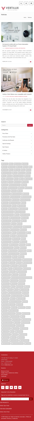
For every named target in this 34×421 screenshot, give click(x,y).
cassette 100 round (15, 196)
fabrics (28, 172)
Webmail (6, 380)
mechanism (12, 166)
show (11, 169)
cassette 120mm (23, 208)
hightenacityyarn (27, 262)
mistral (20, 190)
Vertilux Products (6, 153)
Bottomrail (14, 283)
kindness (10, 289)
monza (13, 223)
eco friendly (5, 331)
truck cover (23, 229)
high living (5, 163)
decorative (5, 244)
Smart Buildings (6, 328)
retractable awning (7, 226)
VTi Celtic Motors (9, 96)
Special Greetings (6, 143)
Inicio (25, 17)
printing (24, 184)
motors (29, 169)
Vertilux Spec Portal (4, 405)
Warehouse (21, 337)
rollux (17, 214)
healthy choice (6, 295)
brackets (25, 301)
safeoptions (5, 280)
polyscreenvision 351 (15, 184)
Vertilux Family (6, 307)
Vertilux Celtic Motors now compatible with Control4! (17, 94)
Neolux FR (16, 241)
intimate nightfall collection (9, 304)
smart (16, 178)
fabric (14, 232)
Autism (16, 247)
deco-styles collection (17, 295)
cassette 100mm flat (20, 211)
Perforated (22, 274)
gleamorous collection (15, 301)
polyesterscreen (17, 259)
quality (15, 256)
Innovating (25, 292)
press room (5, 316)
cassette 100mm (13, 208)
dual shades (25, 217)
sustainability (24, 328)
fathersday (23, 253)
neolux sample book (18, 175)
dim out (13, 298)
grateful (27, 286)
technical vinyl (22, 232)
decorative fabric (6, 205)
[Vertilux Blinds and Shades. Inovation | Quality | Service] (10, 8)
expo (4, 175)
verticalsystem (14, 280)
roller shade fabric (27, 196)
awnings (18, 169)
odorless (5, 262)
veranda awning (14, 229)
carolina (14, 190)
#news (4, 292)
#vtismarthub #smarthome (8, 313)
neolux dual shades (15, 217)
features (5, 166)
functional (5, 271)
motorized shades (7, 172)
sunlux (24, 220)
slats (22, 178)
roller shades (17, 238)
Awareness (22, 307)
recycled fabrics (21, 298)
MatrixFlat (22, 280)
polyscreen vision (7, 256)
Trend (10, 268)
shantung (26, 193)
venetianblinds (18, 268)
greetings (22, 244)
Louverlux (15, 274)
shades (10, 181)
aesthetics (12, 271)
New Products (5, 147)
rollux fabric (15, 199)
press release (26, 313)
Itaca (13, 286)
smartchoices (6, 265)
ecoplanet (5, 184)
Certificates (3, 376)
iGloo (29, 244)
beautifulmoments (7, 259)
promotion (18, 163)
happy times (20, 286)
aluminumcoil (27, 268)
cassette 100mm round (8, 211)
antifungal (25, 163)
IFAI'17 (4, 268)
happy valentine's (7, 238)
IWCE (23, 238)
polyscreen (21, 172)
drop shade (5, 229)
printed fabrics (6, 190)
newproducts (6, 337)
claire (14, 205)
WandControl (6, 283)
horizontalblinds (6, 274)
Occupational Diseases (18, 343)
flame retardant (14, 244)
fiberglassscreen (27, 259)
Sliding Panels (13, 250)
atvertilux (14, 337)
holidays (5, 310)
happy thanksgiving (22, 235)
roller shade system (15, 202)
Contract (5, 250)
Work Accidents (6, 343)
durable (19, 262)
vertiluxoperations (15, 316)
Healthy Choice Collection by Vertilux (9, 372)
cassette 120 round (25, 199)
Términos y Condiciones (12, 418)
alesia (9, 175)
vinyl (29, 232)
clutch (26, 166)
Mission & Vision (5, 371)
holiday (26, 295)
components (6, 298)
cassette (5, 208)
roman (4, 181)
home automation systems (11, 48)
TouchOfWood (6, 277)
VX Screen (24, 241)
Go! (31, 399)
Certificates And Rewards (8, 140)
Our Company (4, 374)
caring (16, 289)
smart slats (17, 181)
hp (3, 178)
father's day (28, 187)
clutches (20, 166)
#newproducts (23, 334)
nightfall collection (14, 310)
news (23, 316)
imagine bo (9, 178)
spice (15, 172)
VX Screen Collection (7, 247)
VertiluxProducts (6, 334)
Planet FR (23, 247)
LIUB (29, 307)
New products (6, 286)
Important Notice (6, 319)
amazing (22, 256)
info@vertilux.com (8, 364)
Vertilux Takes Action (7, 322)
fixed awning (27, 226)
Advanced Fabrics (7, 241)
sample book (29, 178)
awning (20, 223)
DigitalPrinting (23, 265)
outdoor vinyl (6, 235)
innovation (5, 202)
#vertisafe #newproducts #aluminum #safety (21, 277)
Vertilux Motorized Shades (8, 325)
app (23, 169)
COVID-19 (17, 322)
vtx (31, 166)
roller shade (5, 196)
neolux (23, 202)
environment (16, 328)
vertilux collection (25, 214)
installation (21, 283)
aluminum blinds (13, 187)
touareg (21, 187)
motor (12, 331)
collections (20, 304)
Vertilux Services (26, 319)
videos (18, 313)
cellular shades (16, 319)
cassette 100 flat (6, 199)
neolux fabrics (22, 205)
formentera (25, 181)
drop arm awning (18, 226)
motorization (22, 48)
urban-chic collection (13, 253)
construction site (6, 232)
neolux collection (7, 220)
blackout (28, 175)
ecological (5, 301)
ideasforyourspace (22, 271)
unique (4, 253)
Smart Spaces (20, 325)
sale (12, 163)
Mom (29, 250)
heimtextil (5, 169)
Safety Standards (24, 340)
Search (30, 125)
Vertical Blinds (22, 250)
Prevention (5, 340)
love (4, 289)
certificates (5, 217)
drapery (5, 187)
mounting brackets (17, 193)
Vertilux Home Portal (4, 411)
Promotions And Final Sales (8, 136)
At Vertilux (4, 150)
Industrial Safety (14, 340)
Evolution (14, 307)
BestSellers (14, 265)
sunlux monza (6, 223)
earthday (15, 334)
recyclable (12, 262)
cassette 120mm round (8, 214)
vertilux (13, 235)
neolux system (16, 220)
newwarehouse (26, 322)
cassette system (6, 193)
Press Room (5, 133)
